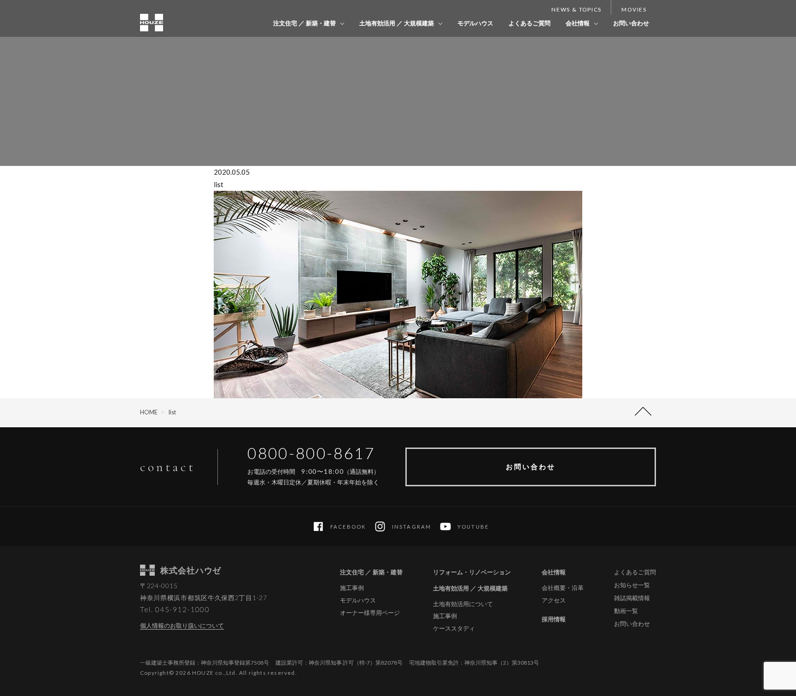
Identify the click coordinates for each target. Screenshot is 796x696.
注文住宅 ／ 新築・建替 (304, 23)
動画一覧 (626, 610)
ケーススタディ (454, 628)
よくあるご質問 (529, 23)
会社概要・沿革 (563, 587)
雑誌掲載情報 (632, 598)
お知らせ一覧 (632, 585)
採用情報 (554, 619)
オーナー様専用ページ (370, 612)
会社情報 (578, 23)
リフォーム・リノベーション (472, 572)
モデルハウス (475, 23)
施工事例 (352, 587)
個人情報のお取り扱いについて (182, 625)
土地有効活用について (463, 604)
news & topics (576, 9)
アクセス (554, 600)
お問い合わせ (631, 23)
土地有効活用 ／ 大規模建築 (396, 23)
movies (634, 9)
